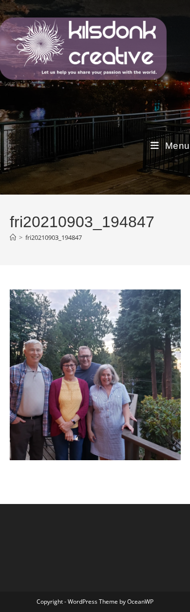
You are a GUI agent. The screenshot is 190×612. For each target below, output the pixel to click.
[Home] (13, 237)
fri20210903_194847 (53, 237)
